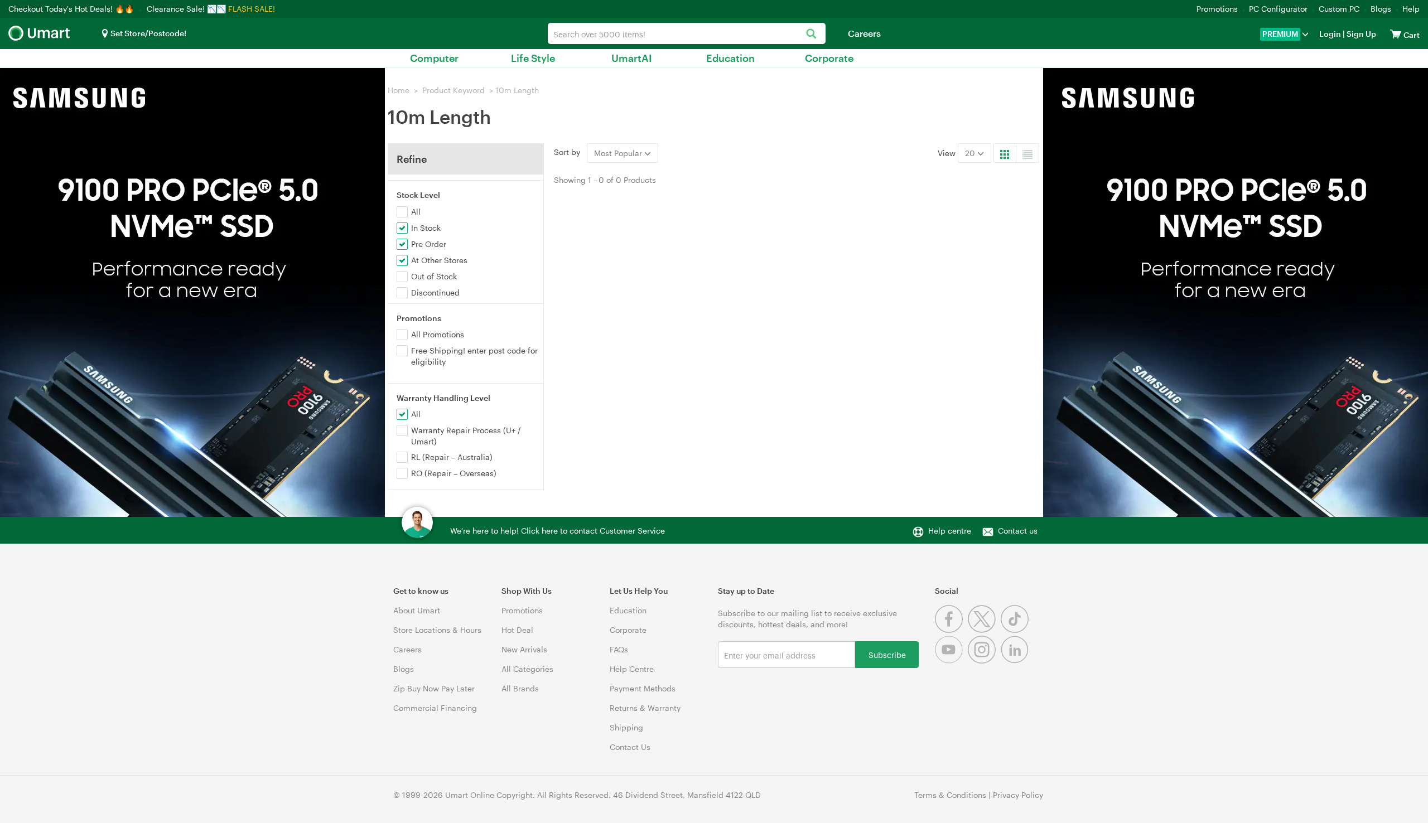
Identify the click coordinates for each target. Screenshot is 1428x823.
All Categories (527, 669)
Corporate (829, 58)
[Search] (811, 34)
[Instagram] (984, 660)
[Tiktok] (1016, 630)
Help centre (949, 530)
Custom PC (1339, 8)
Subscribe (887, 654)
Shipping (626, 727)
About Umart (416, 610)
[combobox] (687, 33)
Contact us (1018, 530)
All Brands (520, 688)
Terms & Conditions (950, 795)
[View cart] (1395, 33)
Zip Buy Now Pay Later (434, 688)
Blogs (1381, 8)
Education (730, 58)
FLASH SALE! (251, 8)
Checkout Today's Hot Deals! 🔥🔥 (72, 8)
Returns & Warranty (645, 708)
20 (971, 153)
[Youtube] (951, 660)
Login (1330, 33)
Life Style (533, 58)
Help (1411, 8)
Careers (864, 33)
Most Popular (619, 153)
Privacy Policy (1018, 795)
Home (398, 90)
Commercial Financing (435, 708)
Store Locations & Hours (437, 630)
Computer (434, 58)
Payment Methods (643, 688)
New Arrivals (524, 649)
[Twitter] (984, 630)
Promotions (1217, 8)
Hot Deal (517, 630)
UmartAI (631, 58)
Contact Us (630, 747)
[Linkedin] (1016, 660)
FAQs (619, 649)
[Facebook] (951, 630)
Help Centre (632, 669)
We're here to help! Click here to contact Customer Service (557, 530)
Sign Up (1360, 33)
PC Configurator (1278, 8)
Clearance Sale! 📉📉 (186, 8)
